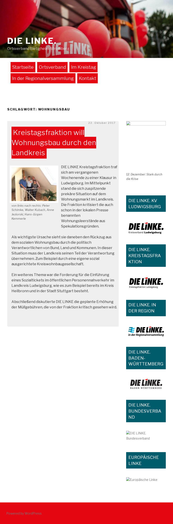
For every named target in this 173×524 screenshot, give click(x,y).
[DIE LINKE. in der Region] (146, 331)
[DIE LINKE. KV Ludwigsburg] (146, 228)
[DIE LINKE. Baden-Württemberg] (146, 384)
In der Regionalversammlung (43, 78)
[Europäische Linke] (146, 480)
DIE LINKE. (32, 41)
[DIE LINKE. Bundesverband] (146, 437)
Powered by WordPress (24, 513)
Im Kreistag (83, 67)
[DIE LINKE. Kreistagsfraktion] (146, 282)
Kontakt (87, 78)
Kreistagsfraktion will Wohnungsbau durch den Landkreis (53, 142)
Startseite (23, 67)
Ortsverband (52, 67)
